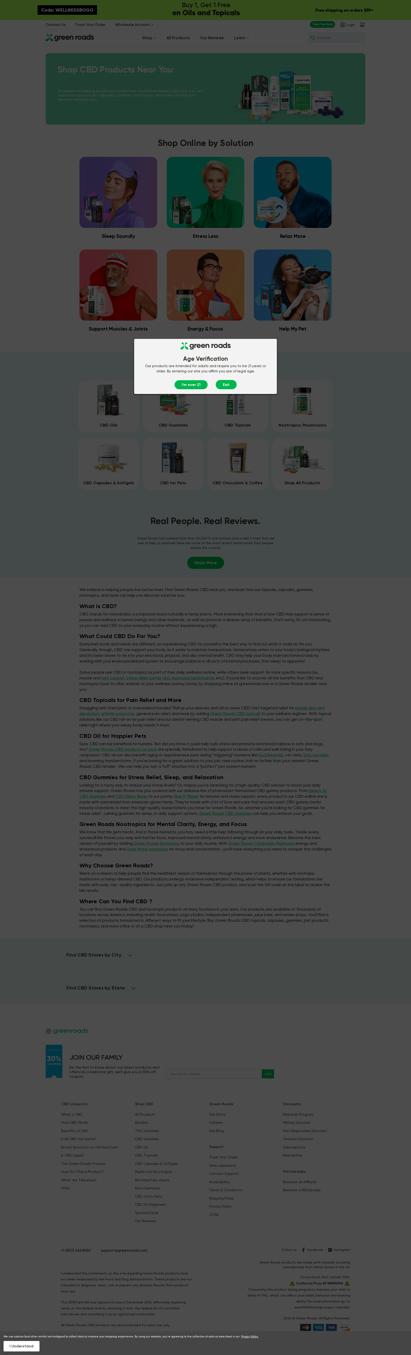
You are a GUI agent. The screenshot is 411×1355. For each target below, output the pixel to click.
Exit (226, 384)
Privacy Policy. (250, 1336)
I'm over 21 (191, 384)
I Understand (22, 1346)
